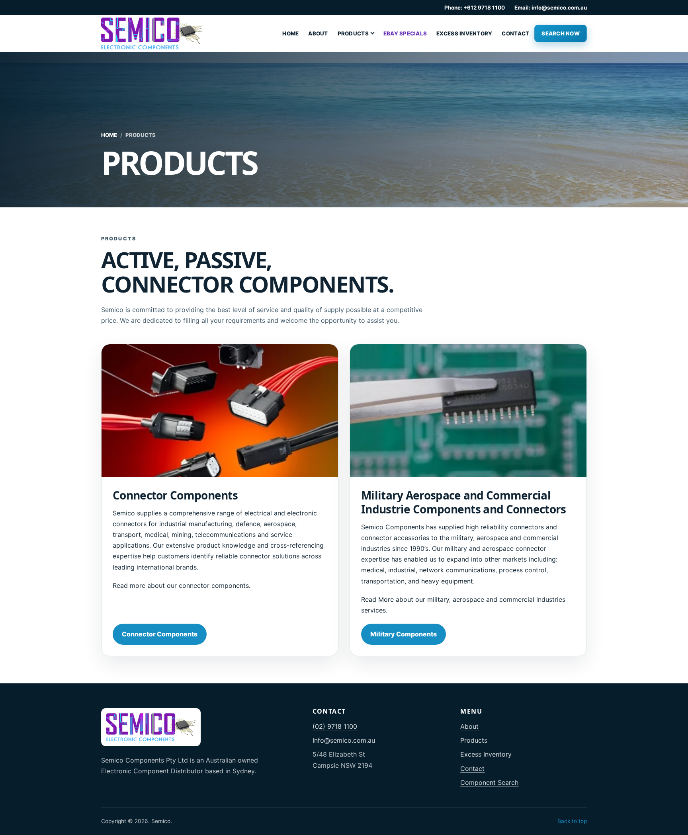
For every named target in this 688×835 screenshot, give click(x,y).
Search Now (560, 33)
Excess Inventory (464, 33)
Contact (515, 33)
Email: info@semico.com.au (550, 7)
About (318, 33)
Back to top (572, 821)
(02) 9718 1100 (335, 726)
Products (353, 33)
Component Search (489, 782)
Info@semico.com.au (344, 740)
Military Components (403, 634)
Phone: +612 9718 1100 (474, 7)
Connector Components (159, 634)
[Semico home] (152, 33)
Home (290, 33)
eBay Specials (405, 33)
